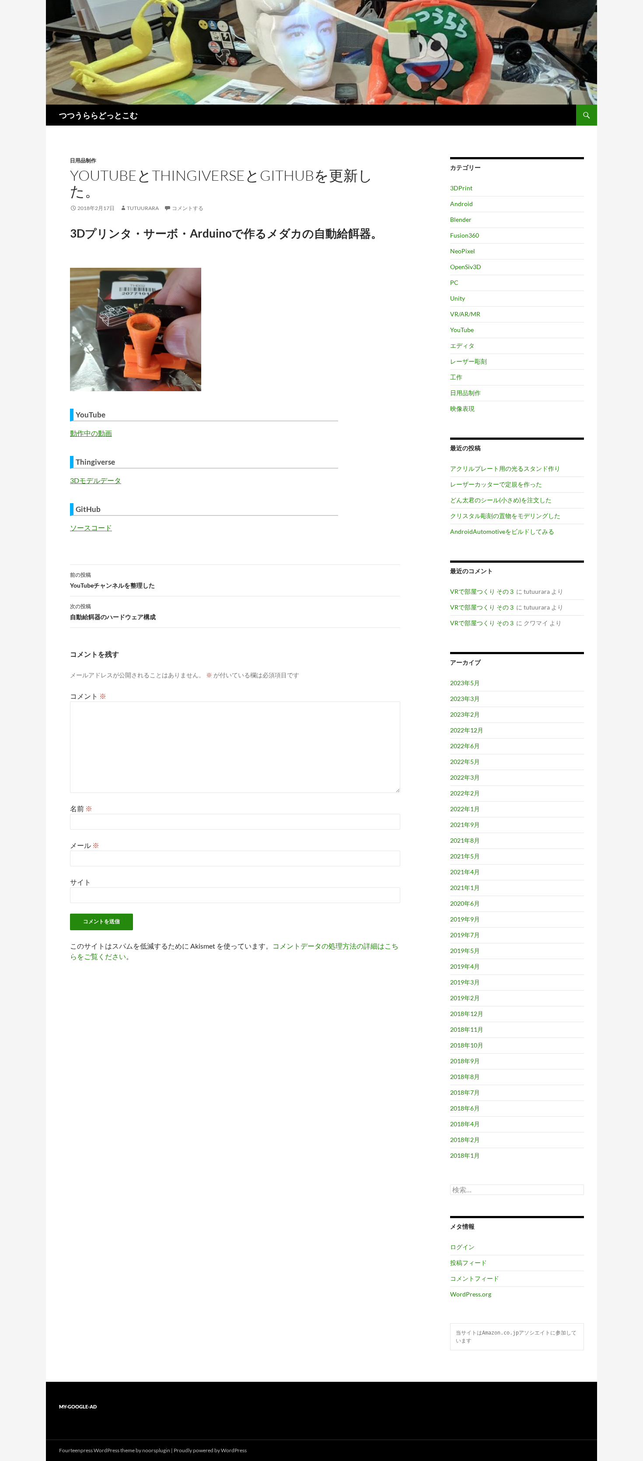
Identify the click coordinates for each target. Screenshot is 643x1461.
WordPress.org (470, 1294)
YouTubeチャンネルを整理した (112, 580)
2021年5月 (465, 856)
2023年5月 (465, 683)
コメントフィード (474, 1278)
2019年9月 (465, 919)
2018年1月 (465, 1155)
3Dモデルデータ (95, 480)
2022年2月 (465, 793)
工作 (456, 377)
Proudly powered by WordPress (210, 1450)
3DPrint (461, 188)
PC (454, 282)
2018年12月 (466, 1013)
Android (461, 203)
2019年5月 (465, 950)
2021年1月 (465, 887)
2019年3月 (465, 982)
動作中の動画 (91, 433)
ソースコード (91, 527)
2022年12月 (466, 730)
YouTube (462, 329)
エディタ (462, 345)
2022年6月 (465, 746)
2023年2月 (465, 714)
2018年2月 (465, 1139)
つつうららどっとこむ (98, 115)
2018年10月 (466, 1045)
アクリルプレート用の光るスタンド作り (505, 468)
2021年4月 (465, 872)
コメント (88, 696)
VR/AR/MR (465, 314)
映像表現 (462, 408)
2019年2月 (465, 998)
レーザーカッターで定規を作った (496, 484)
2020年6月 (465, 903)
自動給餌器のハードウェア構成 (113, 611)
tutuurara (143, 208)
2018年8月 (465, 1076)
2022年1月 (465, 809)
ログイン (462, 1247)
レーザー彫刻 (468, 361)
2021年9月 (465, 824)
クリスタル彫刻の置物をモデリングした (505, 515)
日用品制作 (83, 160)
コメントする (187, 208)
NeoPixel (462, 251)
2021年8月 (465, 840)
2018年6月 (465, 1108)
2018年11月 (466, 1029)
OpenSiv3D (465, 266)
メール (84, 845)
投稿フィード (468, 1262)
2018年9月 (465, 1061)
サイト (80, 882)
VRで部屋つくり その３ (482, 591)
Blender (461, 219)
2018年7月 (465, 1092)
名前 (81, 808)
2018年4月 (465, 1124)
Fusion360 (464, 235)
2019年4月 (465, 966)
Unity (457, 298)
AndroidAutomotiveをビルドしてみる (502, 531)
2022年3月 (465, 777)
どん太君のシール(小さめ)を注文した (501, 500)
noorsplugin (156, 1450)
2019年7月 (465, 935)
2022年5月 (465, 761)
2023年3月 (465, 698)
